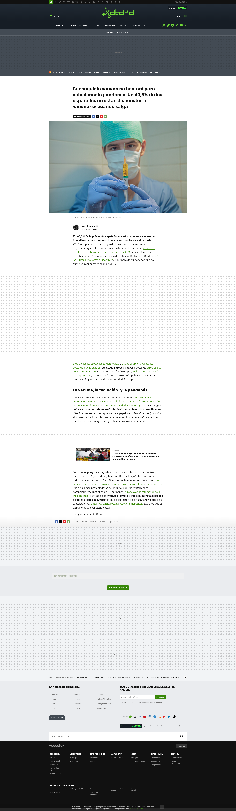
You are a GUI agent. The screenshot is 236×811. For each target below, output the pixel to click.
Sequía (88, 72)
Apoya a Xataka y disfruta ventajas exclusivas (160, 726)
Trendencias (155, 757)
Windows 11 (101, 708)
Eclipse (158, 72)
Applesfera (54, 764)
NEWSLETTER (139, 25)
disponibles (106, 260)
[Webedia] (56, 745)
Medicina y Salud (89, 521)
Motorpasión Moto (138, 761)
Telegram (172, 25)
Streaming (54, 694)
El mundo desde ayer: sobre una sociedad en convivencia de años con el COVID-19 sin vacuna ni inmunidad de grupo (135, 456)
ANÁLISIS (60, 25)
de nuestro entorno (84, 371)
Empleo (77, 708)
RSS (160, 716)
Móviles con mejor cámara (135, 677)
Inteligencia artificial (105, 703)
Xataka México (55, 789)
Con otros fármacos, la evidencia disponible (117, 503)
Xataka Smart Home (55, 769)
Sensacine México (97, 789)
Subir (179, 746)
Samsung (77, 703)
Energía (77, 699)
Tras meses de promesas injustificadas (96, 363)
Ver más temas (57, 717)
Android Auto (142, 72)
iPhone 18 (106, 72)
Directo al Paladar (117, 757)
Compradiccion (156, 764)
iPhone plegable (94, 677)
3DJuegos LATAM (76, 789)
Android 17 (108, 677)
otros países (154, 367)
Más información (136, 808)
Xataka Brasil (55, 792)
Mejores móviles (120, 72)
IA (151, 72)
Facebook (93, 116)
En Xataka (115, 450)
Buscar (182, 736)
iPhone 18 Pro (154, 677)
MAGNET (124, 25)
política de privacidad (153, 702)
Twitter (185, 25)
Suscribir (160, 697)
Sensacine (94, 757)
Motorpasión (135, 757)
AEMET (71, 72)
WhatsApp (163, 25)
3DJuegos (74, 757)
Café (131, 72)
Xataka (118, 12)
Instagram (176, 25)
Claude (118, 677)
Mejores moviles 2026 (75, 677)
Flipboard (101, 116)
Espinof (93, 761)
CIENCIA (96, 25)
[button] (89, 226)
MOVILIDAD (109, 25)
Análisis (77, 694)
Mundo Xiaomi (55, 773)
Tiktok (168, 25)
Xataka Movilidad (104, 699)
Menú (56, 16)
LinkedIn (169, 716)
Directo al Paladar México (117, 790)
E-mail (105, 116)
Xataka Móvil (55, 761)
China (79, 72)
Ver (119, 587)
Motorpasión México (135, 790)
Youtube (181, 25)
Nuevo (179, 16)
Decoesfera (155, 761)
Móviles (53, 699)
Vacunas (115, 521)
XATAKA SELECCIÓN (78, 25)
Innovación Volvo (122, 32)
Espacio (100, 694)
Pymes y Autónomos (175, 762)
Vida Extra (74, 761)
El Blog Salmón (176, 757)
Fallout (96, 72)
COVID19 (103, 521)
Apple (52, 703)
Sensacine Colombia (94, 793)
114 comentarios (83, 116)
